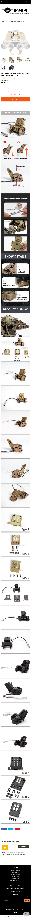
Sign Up (27, 900)
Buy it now (15, 99)
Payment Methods (15, 874)
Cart (29, 1)
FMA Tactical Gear (4, 916)
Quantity (3, 87)
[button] (8, 78)
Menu (4, 1)
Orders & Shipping (15, 870)
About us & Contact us (15, 880)
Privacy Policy (15, 878)
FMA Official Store (12, 909)
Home (2, 21)
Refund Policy (15, 872)
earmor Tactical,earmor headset (16, 916)
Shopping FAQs (15, 876)
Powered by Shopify (21, 909)
